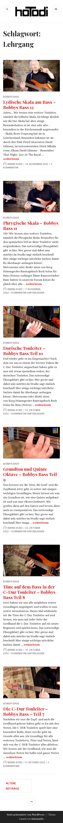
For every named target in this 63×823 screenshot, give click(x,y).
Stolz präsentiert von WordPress (25, 814)
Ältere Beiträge (12, 785)
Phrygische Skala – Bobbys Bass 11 (30, 225)
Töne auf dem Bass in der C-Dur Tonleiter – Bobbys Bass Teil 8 (29, 592)
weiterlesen (11, 159)
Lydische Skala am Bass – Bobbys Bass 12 (29, 104)
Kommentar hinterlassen (27, 292)
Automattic (37, 818)
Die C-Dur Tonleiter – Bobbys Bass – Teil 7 (25, 711)
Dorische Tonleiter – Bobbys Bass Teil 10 (24, 350)
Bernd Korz (15, 164)
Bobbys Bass (11, 96)
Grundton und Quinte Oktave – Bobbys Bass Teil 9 (30, 474)
